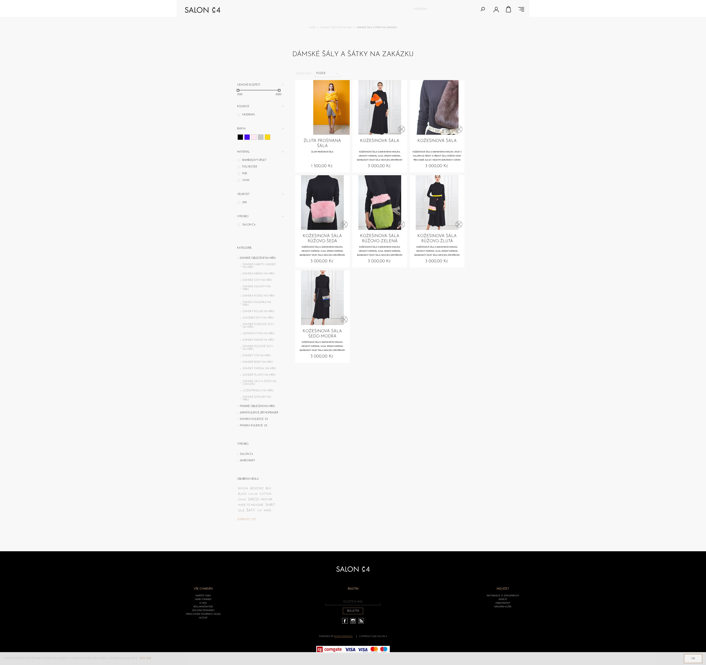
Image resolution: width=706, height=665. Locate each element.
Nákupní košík (508, 9)
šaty (250, 510)
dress (253, 499)
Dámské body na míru (258, 362)
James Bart (247, 460)
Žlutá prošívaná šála (322, 143)
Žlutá (267, 137)
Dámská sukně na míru (258, 340)
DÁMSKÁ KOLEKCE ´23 (254, 419)
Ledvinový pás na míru (258, 333)
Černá (240, 137)
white (267, 510)
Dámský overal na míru (259, 368)
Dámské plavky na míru (259, 375)
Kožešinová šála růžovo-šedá (322, 238)
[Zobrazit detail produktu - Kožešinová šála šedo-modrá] (322, 297)
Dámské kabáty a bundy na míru (259, 266)
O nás (203, 603)
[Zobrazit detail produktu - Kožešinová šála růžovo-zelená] (379, 202)
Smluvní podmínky (203, 610)
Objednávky (502, 603)
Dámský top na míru (257, 355)
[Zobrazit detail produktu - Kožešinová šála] (379, 107)
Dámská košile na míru (259, 295)
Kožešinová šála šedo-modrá (322, 333)
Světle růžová (254, 137)
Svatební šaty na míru (258, 318)
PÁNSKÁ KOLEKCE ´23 (253, 425)
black (242, 494)
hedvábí (266, 499)
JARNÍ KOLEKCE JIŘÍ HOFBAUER (259, 412)
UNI (244, 202)
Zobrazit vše (246, 519)
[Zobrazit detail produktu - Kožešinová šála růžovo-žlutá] (437, 202)
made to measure (250, 505)
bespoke (257, 488)
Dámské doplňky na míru (257, 398)
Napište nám (203, 596)
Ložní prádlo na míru (258, 390)
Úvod (312, 28)
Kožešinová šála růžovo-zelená (379, 238)
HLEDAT (203, 618)
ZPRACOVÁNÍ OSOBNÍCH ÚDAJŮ (203, 614)
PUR (244, 173)
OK (693, 658)
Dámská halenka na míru (257, 303)
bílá (268, 488)
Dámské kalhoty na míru (257, 288)
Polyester (249, 166)
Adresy (503, 599)
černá (242, 499)
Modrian (248, 114)
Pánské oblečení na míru (257, 406)
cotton (265, 494)
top (259, 510)
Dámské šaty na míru (257, 280)
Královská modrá (247, 137)
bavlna (243, 488)
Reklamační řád (203, 607)
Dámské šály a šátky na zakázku (260, 383)
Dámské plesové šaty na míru (258, 348)
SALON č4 (248, 224)
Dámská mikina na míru (258, 273)
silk (241, 510)
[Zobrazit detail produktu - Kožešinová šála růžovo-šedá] (322, 202)
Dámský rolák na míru (258, 311)
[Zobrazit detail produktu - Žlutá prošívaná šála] (322, 107)
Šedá (260, 137)
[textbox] (445, 9)
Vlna (245, 180)
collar (253, 494)
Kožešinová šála (379, 141)
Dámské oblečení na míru (336, 28)
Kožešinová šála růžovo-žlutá (437, 238)
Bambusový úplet (254, 160)
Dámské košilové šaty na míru (258, 326)
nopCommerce (343, 636)
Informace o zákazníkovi (503, 596)
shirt (270, 505)
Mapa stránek (203, 599)
